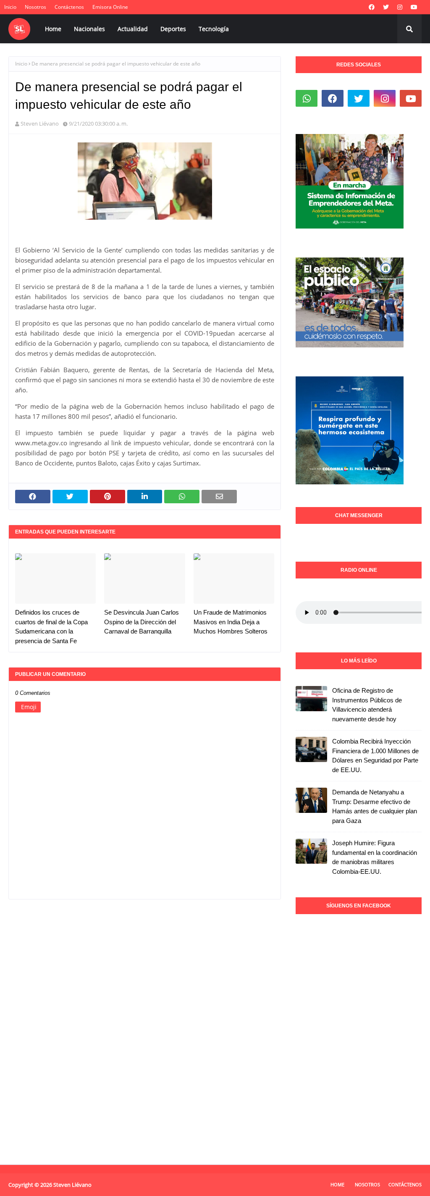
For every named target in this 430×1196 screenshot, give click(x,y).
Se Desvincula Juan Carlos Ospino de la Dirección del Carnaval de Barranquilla (141, 622)
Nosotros (35, 7)
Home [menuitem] (53, 29)
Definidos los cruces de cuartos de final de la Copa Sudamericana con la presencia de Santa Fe (51, 626)
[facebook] (372, 7)
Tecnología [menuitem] (214, 29)
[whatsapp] (306, 98)
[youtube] (414, 7)
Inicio (10, 7)
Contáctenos (69, 7)
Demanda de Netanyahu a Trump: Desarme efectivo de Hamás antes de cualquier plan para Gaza (374, 806)
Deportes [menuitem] (173, 29)
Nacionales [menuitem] (89, 29)
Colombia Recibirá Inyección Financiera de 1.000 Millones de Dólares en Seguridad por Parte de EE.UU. (375, 755)
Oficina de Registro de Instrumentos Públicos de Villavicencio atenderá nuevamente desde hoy (367, 705)
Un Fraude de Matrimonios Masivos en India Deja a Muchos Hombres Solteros (230, 622)
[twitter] (386, 7)
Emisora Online (110, 7)
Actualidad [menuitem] (133, 29)
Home (337, 1184)
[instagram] (399, 7)
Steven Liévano (40, 123)
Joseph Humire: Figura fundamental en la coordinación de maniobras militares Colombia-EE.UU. (374, 857)
